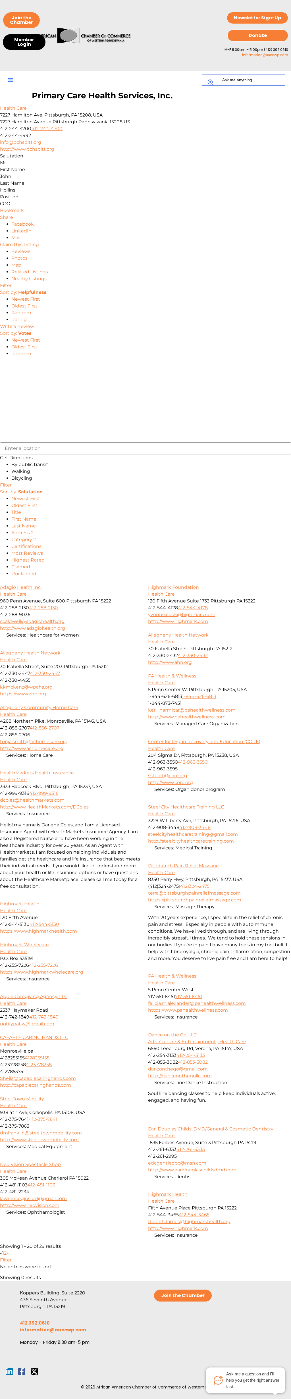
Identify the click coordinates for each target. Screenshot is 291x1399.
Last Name (23, 526)
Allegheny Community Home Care (39, 707)
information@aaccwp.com (265, 55)
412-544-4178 (193, 607)
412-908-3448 (195, 827)
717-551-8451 (188, 996)
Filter (6, 285)
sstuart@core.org (167, 775)
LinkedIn (21, 231)
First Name (23, 519)
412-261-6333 (190, 1149)
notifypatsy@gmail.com (27, 1023)
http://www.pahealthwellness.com (187, 717)
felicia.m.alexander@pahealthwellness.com (197, 1003)
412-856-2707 (44, 728)
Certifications (26, 546)
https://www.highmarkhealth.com (38, 931)
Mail (15, 237)
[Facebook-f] (21, 1371)
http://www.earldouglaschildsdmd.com (192, 1170)
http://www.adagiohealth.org (32, 628)
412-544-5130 (44, 924)
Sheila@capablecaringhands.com (38, 1078)
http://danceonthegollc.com (180, 1075)
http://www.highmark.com (178, 621)
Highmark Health (20, 904)
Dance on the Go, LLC (172, 1035)
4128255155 (37, 1058)
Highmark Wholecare (24, 944)
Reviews (20, 251)
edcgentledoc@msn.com (177, 1163)
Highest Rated (28, 560)
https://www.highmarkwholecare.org (41, 972)
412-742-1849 (44, 1017)
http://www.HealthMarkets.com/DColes (44, 807)
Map (16, 265)
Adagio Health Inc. (20, 587)
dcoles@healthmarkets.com (32, 800)
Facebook (22, 224)
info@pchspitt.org (20, 142)
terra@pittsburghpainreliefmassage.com (194, 893)
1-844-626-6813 (199, 696)
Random (21, 312)
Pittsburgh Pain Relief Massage (183, 865)
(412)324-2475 (194, 886)
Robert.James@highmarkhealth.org (189, 1221)
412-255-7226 (43, 965)
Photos (19, 258)
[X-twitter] (34, 1371)
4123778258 (39, 1064)
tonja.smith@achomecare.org (34, 741)
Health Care (13, 108)
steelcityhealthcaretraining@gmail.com (193, 834)
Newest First (25, 299)
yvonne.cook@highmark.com (181, 614)
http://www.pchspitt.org (27, 149)
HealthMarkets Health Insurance (37, 773)
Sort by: (23, 292)
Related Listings (29, 272)
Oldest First (24, 306)
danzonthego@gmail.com (178, 1069)
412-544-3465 (194, 1214)
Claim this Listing (19, 244)
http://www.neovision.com (29, 1205)
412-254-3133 (190, 1055)
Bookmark (12, 210)
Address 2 (22, 532)
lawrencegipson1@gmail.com (33, 1198)
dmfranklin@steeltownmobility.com (41, 1133)
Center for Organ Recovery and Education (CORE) (204, 741)
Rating (19, 319)
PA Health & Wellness (172, 676)
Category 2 (23, 539)
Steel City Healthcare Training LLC (186, 807)
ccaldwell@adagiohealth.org (32, 621)
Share (6, 217)
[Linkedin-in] (9, 1371)
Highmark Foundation (173, 587)
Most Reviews (27, 553)
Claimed (20, 566)
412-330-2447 (45, 673)
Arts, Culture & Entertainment (182, 1041)
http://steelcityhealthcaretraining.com (191, 841)
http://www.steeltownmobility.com (39, 1139)
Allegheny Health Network (178, 635)
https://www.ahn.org (23, 694)
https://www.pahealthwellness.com (188, 1010)
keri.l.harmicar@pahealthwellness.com (192, 710)
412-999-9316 (44, 793)
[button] (10, 80)
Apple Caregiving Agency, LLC (33, 996)
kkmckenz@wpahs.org (26, 687)
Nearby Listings (29, 278)
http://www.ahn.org (170, 662)
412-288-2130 (43, 607)
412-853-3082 (193, 1062)
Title (16, 512)
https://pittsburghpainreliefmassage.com (194, 900)
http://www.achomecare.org (31, 748)
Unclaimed (23, 573)
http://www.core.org (170, 782)
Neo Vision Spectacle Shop (30, 1164)
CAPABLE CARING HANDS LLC (34, 1037)
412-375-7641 (43, 1119)
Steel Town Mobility (22, 1098)
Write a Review (17, 326)
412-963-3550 (193, 762)
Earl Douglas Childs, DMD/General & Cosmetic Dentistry (210, 1129)
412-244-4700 (47, 128)
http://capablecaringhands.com (35, 1085)
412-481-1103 (41, 1185)
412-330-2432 (193, 655)
